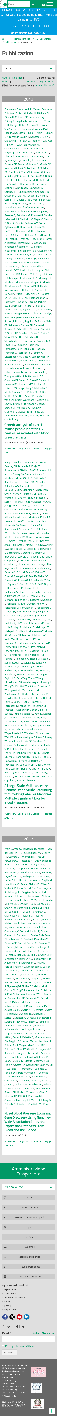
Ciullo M (22, 196)
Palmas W (9, 302)
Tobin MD (33, 345)
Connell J (25, 160)
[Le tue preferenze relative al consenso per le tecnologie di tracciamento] (52, 1411)
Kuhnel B (45, 517)
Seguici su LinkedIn (27, 1317)
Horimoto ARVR (21, 513)
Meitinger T (42, 627)
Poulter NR (33, 168)
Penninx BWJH (34, 994)
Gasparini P (12, 219)
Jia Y (42, 596)
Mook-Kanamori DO (15, 392)
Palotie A (22, 302)
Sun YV (8, 129)
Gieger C (38, 219)
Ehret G (8, 576)
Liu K (12, 623)
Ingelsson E (38, 239)
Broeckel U (10, 557)
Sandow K (41, 663)
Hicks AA (9, 235)
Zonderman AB (12, 694)
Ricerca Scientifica (21, 38)
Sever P (29, 396)
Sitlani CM (32, 670)
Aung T (11, 549)
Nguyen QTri (29, 309)
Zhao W (22, 498)
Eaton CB (40, 572)
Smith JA (44, 670)
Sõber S (35, 333)
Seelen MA (13, 1014)
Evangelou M (20, 121)
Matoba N (41, 498)
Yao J (31, 372)
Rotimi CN (36, 761)
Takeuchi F (34, 533)
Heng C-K (24, 592)
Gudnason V (31, 223)
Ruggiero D (31, 321)
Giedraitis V (26, 219)
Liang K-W (39, 717)
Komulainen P (27, 608)
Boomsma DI (27, 184)
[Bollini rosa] (38, 1372)
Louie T (8, 627)
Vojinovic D (38, 474)
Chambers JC (42, 192)
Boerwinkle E (11, 184)
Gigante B (12, 584)
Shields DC (26, 1014)
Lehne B (24, 266)
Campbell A (36, 188)
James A (8, 1084)
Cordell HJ (10, 200)
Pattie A (32, 302)
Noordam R (10, 168)
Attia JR (19, 376)
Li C (30, 478)
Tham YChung (36, 678)
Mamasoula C (29, 278)
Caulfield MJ (11, 419)
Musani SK (21, 478)
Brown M (14, 927)
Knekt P (43, 1057)
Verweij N (23, 156)
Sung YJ (8, 462)
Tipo (20, 78)
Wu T (41, 737)
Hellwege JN (14, 125)
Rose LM (41, 317)
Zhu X (47, 769)
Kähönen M (45, 251)
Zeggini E (43, 400)
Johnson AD (25, 247)
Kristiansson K (12, 262)
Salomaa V (14, 325)
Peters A (28, 306)
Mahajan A (15, 278)
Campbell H (11, 192)
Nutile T (19, 294)
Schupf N (24, 529)
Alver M (18, 502)
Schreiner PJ (25, 666)
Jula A (35, 251)
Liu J (49, 619)
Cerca (8, 69)
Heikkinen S (11, 592)
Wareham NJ (30, 400)
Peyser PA (21, 651)
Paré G (22, 168)
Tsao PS (8, 133)
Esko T (32, 133)
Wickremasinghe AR (26, 737)
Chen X (16, 505)
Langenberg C (25, 388)
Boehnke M (42, 180)
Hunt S (24, 596)
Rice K (26, 313)
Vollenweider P (32, 364)
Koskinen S (44, 258)
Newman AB (31, 721)
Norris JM (30, 639)
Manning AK (29, 490)
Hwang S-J (25, 239)
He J (38, 588)
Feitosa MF (39, 478)
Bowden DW (11, 698)
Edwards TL (25, 412)
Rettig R (17, 313)
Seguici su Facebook (5, 1317)
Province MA (11, 765)
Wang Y (40, 537)
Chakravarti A (26, 192)
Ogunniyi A (10, 643)
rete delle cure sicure (30, 1276)
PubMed (8, 448)
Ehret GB (39, 207)
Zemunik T (40, 372)
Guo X (42, 223)
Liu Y (6, 274)
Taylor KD (9, 345)
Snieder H (24, 333)
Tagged (42, 81)
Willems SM (36, 156)
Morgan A (35, 282)
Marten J (9, 282)
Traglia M (40, 349)
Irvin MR (34, 596)
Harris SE (9, 231)
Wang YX (9, 686)
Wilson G (45, 686)
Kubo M (21, 611)
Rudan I (19, 321)
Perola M (17, 306)
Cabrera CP (21, 117)
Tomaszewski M (13, 349)
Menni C (33, 164)
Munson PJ (30, 286)
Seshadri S (10, 670)
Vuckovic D (10, 888)
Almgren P (13, 137)
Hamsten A (26, 227)
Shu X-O (21, 729)
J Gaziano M (27, 129)
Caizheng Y (46, 557)
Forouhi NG (10, 580)
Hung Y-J (18, 714)
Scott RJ (19, 396)
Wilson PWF (41, 129)
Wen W (22, 541)
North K (41, 639)
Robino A (30, 317)
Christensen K (25, 564)
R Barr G (21, 549)
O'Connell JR (43, 749)
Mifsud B (12, 113)
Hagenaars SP (15, 588)
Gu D (40, 584)
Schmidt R (10, 329)
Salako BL (28, 663)
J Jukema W (24, 251)
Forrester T (10, 706)
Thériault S (10, 156)
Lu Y (35, 274)
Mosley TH (15, 635)
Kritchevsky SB (18, 749)
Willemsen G (37, 368)
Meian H (25, 525)
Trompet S (10, 353)
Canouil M (24, 560)
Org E (25, 298)
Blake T (18, 180)
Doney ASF (10, 164)
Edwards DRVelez (39, 125)
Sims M (36, 753)
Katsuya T (35, 600)
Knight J (11, 258)
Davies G (21, 200)
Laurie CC (26, 741)
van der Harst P (13, 400)
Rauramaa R (11, 529)
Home (5, 39)
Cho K (16, 129)
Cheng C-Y (18, 474)
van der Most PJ (41, 357)
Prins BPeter (28, 148)
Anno (5, 81)
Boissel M (39, 502)
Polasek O (39, 306)
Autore (6, 78)
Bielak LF (32, 549)
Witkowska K (36, 121)
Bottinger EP (43, 184)
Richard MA (28, 482)
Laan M (36, 262)
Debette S (36, 137)
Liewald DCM (11, 270)
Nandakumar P (12, 290)
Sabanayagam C (13, 663)
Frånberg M (23, 215)
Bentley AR (10, 466)
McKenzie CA (11, 525)
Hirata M (35, 592)
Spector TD (41, 396)
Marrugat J (45, 278)
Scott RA (9, 396)
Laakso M (39, 384)
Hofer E (19, 235)
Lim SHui (25, 619)
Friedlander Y (38, 580)
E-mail (6, 1333)
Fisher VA (43, 576)
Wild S (25, 1029)
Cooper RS (10, 745)
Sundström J (29, 341)
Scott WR (38, 666)
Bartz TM (37, 486)
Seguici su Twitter (12, 1317)
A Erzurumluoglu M (37, 211)
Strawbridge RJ (12, 341)
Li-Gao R (27, 912)
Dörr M (29, 207)
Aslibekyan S (11, 486)
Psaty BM (39, 412)
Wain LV (34, 415)
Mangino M (34, 145)
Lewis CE (9, 619)
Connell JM (14, 568)
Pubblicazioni (11, 42)
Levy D (8, 404)
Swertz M (9, 1022)
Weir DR (9, 737)
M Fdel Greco (35, 203)
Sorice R (44, 333)
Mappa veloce (14, 1187)
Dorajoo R (9, 490)
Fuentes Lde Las (37, 462)
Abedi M (38, 916)
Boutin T (24, 137)
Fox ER (46, 757)
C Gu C (33, 584)
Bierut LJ (9, 772)
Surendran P (42, 152)
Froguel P (9, 710)
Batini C (36, 919)
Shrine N (34, 329)
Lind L (30, 270)
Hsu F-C (35, 513)
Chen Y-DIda (41, 698)
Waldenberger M (32, 682)
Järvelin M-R (25, 243)
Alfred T (30, 545)
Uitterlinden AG (13, 357)
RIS (53, 81)
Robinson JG (22, 659)
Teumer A (21, 345)
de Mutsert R (39, 160)
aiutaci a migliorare (29, 1257)
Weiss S (13, 541)
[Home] (3, 4)
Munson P (27, 635)
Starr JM (9, 337)
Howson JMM (25, 384)
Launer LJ (13, 266)
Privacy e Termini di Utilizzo (20, 1346)
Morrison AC (16, 286)
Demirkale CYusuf (14, 207)
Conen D (23, 380)
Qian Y (39, 148)
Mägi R (40, 133)
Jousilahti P (10, 251)
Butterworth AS (34, 376)
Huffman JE (11, 239)
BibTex (29, 81)
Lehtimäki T (36, 266)
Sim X (28, 474)
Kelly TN (36, 757)
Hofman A (31, 235)
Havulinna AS (38, 231)
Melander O (40, 388)
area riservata (30, 1207)
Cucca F (34, 380)
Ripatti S (19, 317)
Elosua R (9, 211)
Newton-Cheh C (36, 404)
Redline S (26, 725)
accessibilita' (10, 1293)
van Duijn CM (11, 361)
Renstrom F (15, 655)
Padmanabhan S (38, 298)
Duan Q (30, 572)
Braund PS (10, 188)
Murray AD (40, 635)
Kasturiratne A (31, 517)
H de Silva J (44, 568)
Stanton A (14, 172)
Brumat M (23, 188)
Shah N (30, 152)
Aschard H (25, 486)
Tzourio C (37, 353)
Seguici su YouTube (19, 1317)
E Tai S (39, 765)
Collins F (42, 196)
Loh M (26, 623)
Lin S (34, 619)
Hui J (33, 955)
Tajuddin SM (29, 494)
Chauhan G (10, 196)
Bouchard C (39, 741)
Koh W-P (41, 604)
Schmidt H (22, 329)
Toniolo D (29, 349)
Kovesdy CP (20, 133)
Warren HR (25, 109)
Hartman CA (23, 231)
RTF (35, 81)
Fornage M (24, 761)
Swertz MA (43, 341)
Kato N (38, 714)
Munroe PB (19, 404)
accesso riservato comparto (30, 1217)
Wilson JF (9, 372)
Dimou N (9, 117)
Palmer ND (10, 647)
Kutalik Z (26, 262)
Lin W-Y (11, 145)
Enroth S (20, 211)
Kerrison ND (13, 604)
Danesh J (44, 380)
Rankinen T (43, 490)
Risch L (46, 392)
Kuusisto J (31, 611)
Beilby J (46, 919)
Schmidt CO (10, 666)
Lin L (23, 270)
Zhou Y (31, 498)
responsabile (10, 1309)
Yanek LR (32, 541)
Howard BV (13, 596)
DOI (15, 448)
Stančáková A (19, 533)
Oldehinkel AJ (33, 294)
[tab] (28, 1187)
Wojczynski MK (12, 690)
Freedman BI (39, 706)
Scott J (12, 729)
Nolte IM (9, 294)
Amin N (40, 545)
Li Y (17, 619)
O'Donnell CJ (11, 412)
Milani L (22, 631)
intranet (30, 1237)
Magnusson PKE (13, 721)
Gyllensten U (11, 227)
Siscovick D (39, 1014)
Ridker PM (37, 313)
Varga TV (19, 537)
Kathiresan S (11, 255)
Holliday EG (24, 141)
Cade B (35, 557)
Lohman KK (37, 623)
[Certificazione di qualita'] (36, 1388)
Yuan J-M (34, 690)
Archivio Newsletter (43, 1333)
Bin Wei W (21, 686)
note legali (9, 1301)
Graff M (23, 584)
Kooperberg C (43, 608)
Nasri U (20, 639)
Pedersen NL (38, 647)
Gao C (44, 505)
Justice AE (23, 600)
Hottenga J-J (45, 235)
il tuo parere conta (30, 1267)
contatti (30, 1197)
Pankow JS (24, 647)
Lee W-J (21, 521)
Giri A (25, 125)
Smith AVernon (12, 494)
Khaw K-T (39, 255)
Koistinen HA (11, 608)
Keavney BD (26, 255)
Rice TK (27, 655)
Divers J (25, 505)
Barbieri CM (37, 176)
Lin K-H (30, 521)
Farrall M (23, 164)
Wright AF (21, 372)
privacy (7, 1305)
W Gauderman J (23, 772)
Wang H (30, 537)
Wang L (47, 682)
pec (30, 1227)
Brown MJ (10, 408)
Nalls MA (42, 286)
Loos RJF (15, 274)
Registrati (9, 1352)
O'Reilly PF (15, 298)
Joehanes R (39, 243)
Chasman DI (11, 380)
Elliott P (44, 415)
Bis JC (10, 180)
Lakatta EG (10, 388)
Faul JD (33, 576)
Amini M (28, 502)
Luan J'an (22, 145)
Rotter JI (9, 321)
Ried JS (47, 313)
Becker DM (28, 694)
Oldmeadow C (12, 148)
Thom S (25, 172)
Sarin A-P (39, 325)
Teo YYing (21, 678)
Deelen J (22, 203)
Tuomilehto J (24, 353)
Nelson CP (27, 290)
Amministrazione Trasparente (28, 1171)
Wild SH (24, 368)
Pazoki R (23, 113)
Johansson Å (11, 247)
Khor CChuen (28, 604)
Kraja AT (35, 466)
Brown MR (24, 466)
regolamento (10, 1289)
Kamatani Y (14, 741)
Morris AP (36, 1100)
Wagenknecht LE (13, 733)
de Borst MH (35, 200)
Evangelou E (11, 109)
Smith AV (12, 333)
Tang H (43, 674)
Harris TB (39, 227)
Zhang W (9, 376)
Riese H (8, 317)
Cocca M (32, 196)
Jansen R (12, 243)
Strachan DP (32, 337)
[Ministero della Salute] (37, 1404)
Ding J (46, 137)
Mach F (16, 974)
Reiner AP (26, 769)
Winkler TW (20, 462)
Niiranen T (40, 290)
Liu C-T (41, 619)
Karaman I (34, 117)
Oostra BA (10, 990)
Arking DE (13, 176)
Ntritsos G (43, 113)
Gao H (32, 113)
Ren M (8, 313)
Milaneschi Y (22, 282)
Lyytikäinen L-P (12, 876)
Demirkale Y (41, 939)
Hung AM (36, 408)
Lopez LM (26, 274)
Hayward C (10, 384)
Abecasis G (37, 172)
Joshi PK (37, 247)
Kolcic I (20, 258)
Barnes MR (22, 415)
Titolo (13, 78)
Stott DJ (19, 337)
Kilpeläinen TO (12, 482)
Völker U (18, 364)
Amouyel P (13, 160)
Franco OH (37, 215)
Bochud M (29, 180)
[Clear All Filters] (44, 85)
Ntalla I (24, 470)
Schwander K (11, 470)
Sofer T (8, 502)
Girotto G (32, 1049)
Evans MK (22, 745)
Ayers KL (25, 176)
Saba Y (41, 321)
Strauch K (32, 674)
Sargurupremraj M (14, 152)
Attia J (7, 1037)
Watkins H (13, 368)
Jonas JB (28, 714)
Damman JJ (23, 935)
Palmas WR (43, 643)
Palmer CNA (34, 392)
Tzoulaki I (9, 415)
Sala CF (17, 1010)
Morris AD (45, 164)
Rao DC (21, 780)
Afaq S (20, 545)
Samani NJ (27, 325)
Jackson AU (38, 141)
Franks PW (24, 706)
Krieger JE (9, 611)
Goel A (10, 223)
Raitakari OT (44, 309)
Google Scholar (25, 448)
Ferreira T (9, 215)
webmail (30, 1247)
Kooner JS (31, 258)
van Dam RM (24, 753)
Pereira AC (14, 725)
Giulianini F (10, 141)
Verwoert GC (44, 361)
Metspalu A (23, 408)
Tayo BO (41, 494)
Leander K (9, 521)
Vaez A (27, 357)
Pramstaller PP (12, 309)
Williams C (33, 686)
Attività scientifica (42, 38)
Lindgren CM (41, 270)
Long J (48, 623)
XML (48, 81)
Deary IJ (12, 203)
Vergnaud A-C (27, 361)
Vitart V (8, 364)
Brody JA (40, 553)
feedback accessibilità (14, 1297)
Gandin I (35, 505)
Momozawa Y (35, 631)
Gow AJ (19, 223)
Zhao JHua (10, 545)
